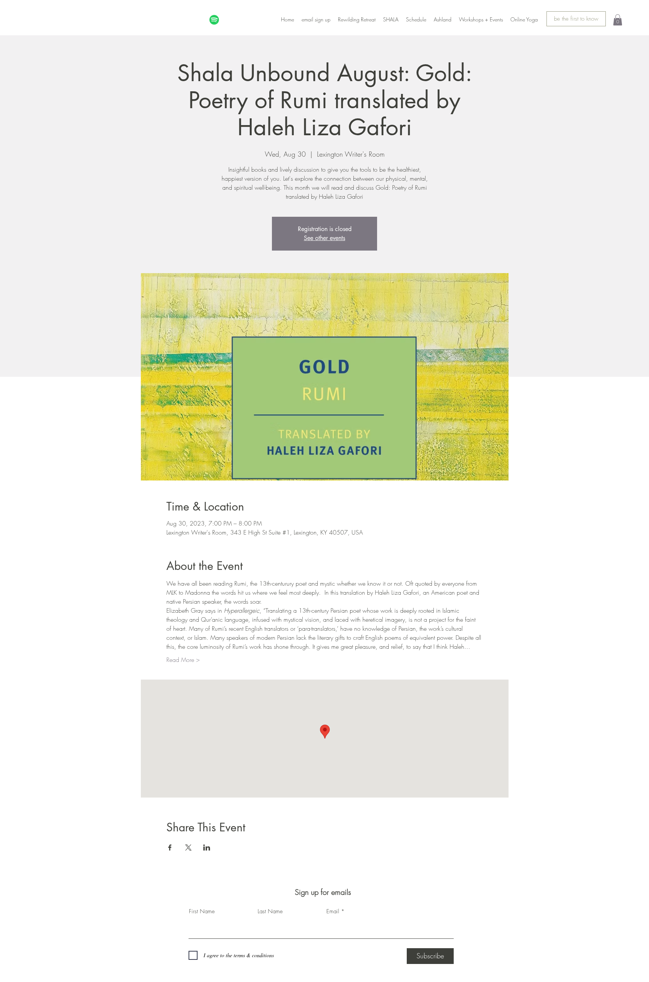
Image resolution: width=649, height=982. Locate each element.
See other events (324, 238)
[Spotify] (214, 19)
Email (332, 911)
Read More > (183, 660)
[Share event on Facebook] (170, 848)
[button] (617, 20)
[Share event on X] (188, 848)
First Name (202, 911)
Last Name (270, 911)
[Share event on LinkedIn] (206, 848)
